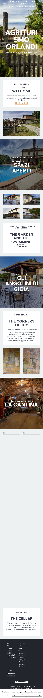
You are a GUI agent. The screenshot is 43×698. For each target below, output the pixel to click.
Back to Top (21, 681)
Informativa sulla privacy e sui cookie (27, 696)
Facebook (11, 673)
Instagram (11, 675)
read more (21, 103)
